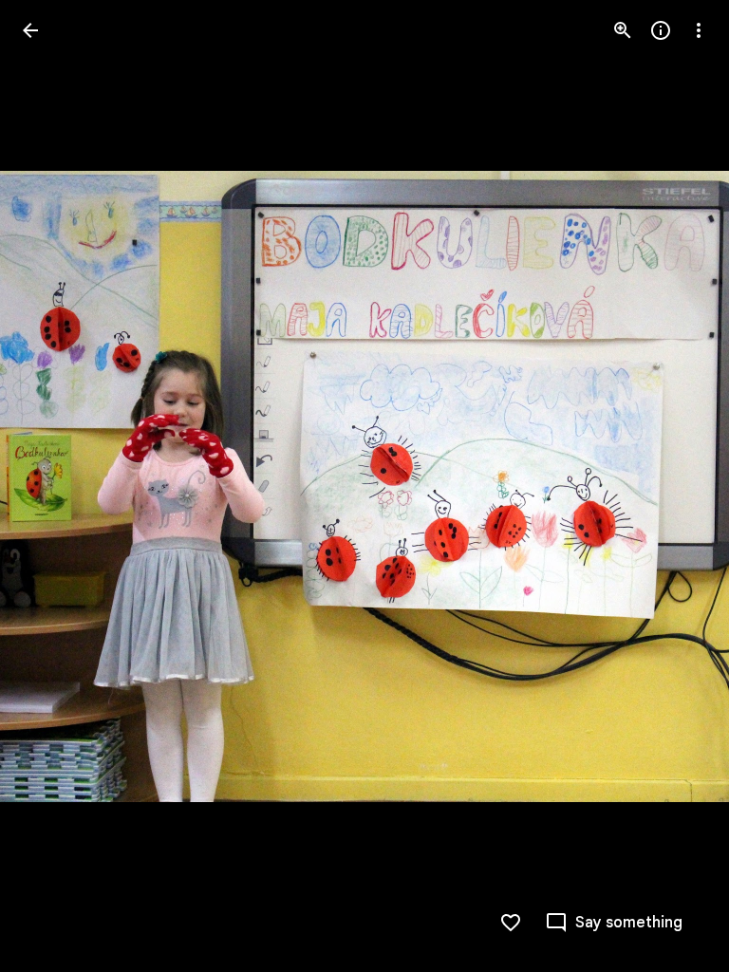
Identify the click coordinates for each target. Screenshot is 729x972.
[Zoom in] (623, 30)
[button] (53, 486)
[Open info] (661, 30)
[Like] (510, 922)
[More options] (699, 30)
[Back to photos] (30, 30)
